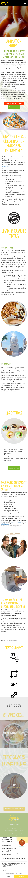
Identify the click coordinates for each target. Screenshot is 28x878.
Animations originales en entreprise (14, 830)
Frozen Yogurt (6, 166)
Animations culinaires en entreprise (14, 832)
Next (24, 121)
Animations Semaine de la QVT (14, 834)
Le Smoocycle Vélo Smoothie (14, 828)
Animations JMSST (14, 835)
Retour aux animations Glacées (14, 808)
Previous (3, 121)
